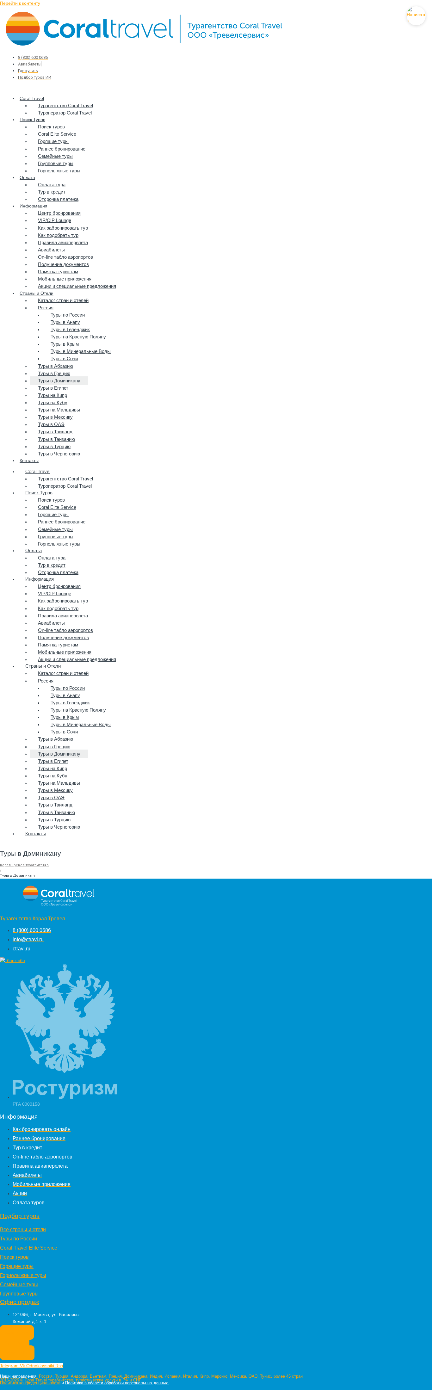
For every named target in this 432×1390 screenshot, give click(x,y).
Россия (45, 307)
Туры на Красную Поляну (78, 336)
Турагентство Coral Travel (65, 105)
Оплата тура (51, 184)
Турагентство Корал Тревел (32, 918)
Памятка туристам (58, 271)
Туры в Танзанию (56, 439)
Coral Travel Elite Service (28, 1248)
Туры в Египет (53, 388)
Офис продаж (19, 1302)
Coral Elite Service (57, 134)
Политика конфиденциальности (30, 1383)
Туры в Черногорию (59, 453)
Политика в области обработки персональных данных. (117, 1383)
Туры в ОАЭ (51, 424)
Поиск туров (51, 126)
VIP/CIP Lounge (54, 220)
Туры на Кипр (52, 395)
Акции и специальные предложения (77, 286)
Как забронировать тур (63, 228)
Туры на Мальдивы (59, 409)
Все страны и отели (23, 1229)
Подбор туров (20, 1216)
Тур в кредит (51, 192)
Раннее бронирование (61, 148)
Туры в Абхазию (55, 366)
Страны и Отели (36, 293)
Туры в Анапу (65, 322)
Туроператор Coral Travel (65, 112)
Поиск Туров (32, 119)
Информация (33, 205)
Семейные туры (55, 156)
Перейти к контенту (20, 3)
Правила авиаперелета (63, 242)
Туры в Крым (65, 344)
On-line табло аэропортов (65, 257)
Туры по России (68, 315)
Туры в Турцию (54, 446)
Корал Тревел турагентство (24, 865)
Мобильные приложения (64, 278)
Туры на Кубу (52, 402)
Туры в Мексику (55, 417)
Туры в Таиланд (55, 431)
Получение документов (63, 264)
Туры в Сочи (64, 358)
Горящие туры (53, 141)
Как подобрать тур (58, 235)
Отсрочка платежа (58, 199)
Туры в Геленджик (70, 329)
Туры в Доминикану (59, 380)
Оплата (27, 177)
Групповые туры (55, 163)
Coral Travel (32, 98)
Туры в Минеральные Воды (81, 351)
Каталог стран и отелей (63, 300)
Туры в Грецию (54, 373)
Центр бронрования (59, 213)
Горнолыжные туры (59, 170)
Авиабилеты (51, 249)
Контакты (29, 460)
